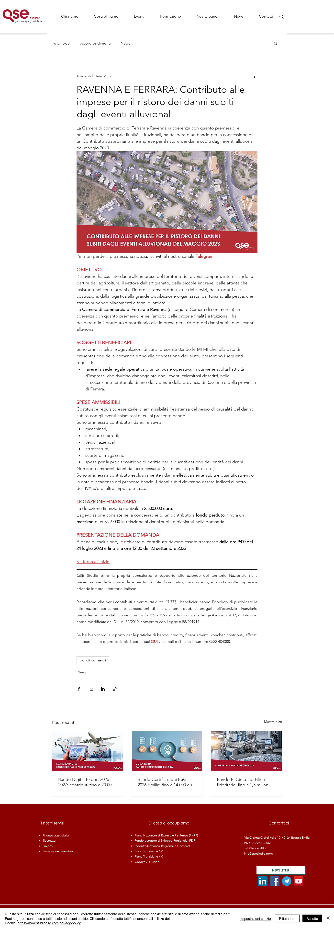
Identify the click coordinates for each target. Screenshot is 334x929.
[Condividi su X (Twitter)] (91, 689)
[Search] (282, 17)
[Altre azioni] (254, 76)
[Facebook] (274, 881)
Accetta (312, 918)
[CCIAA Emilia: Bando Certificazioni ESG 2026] (167, 751)
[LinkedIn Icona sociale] (262, 881)
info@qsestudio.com (258, 853)
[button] (106, 16)
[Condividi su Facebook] (79, 689)
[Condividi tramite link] (114, 689)
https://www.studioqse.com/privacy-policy (49, 922)
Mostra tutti (273, 721)
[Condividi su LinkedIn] (102, 689)
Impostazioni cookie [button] (255, 918)
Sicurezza (49, 840)
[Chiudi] (328, 918)
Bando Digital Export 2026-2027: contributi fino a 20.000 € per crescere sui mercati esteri (87, 782)
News (125, 43)
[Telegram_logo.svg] (286, 881)
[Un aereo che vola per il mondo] (87, 751)
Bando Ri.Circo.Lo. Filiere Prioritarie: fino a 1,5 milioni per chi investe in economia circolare (243, 782)
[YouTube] (298, 881)
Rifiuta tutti (287, 918)
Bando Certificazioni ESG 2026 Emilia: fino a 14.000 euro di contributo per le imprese (167, 782)
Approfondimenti (95, 43)
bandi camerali (93, 660)
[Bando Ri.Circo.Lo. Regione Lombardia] (246, 751)
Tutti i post (61, 43)
